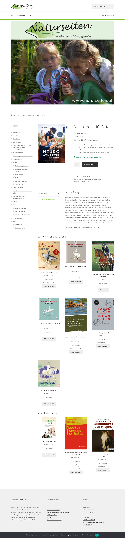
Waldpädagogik (20, 228)
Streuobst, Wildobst (21, 181)
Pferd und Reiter (26, 115)
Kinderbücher (17, 142)
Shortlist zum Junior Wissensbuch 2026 (19, 197)
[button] (66, 127)
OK (97, 535)
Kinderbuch (18, 178)
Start (14, 115)
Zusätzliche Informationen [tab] (47, 199)
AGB (48, 507)
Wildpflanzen (19, 184)
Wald (14, 221)
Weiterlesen (103, 290)
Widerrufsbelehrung (53, 510)
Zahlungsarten (52, 515)
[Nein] (123, 535)
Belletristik (16, 132)
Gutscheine (16, 139)
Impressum (50, 517)
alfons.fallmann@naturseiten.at (94, 522)
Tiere (18, 115)
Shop (12, 15)
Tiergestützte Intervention (23, 215)
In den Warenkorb (90, 164)
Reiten (84, 181)
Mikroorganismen (18, 152)
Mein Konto (21, 15)
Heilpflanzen (19, 174)
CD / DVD (15, 135)
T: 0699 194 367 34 (89, 520)
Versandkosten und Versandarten (58, 512)
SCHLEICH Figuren (18, 187)
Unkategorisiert (17, 218)
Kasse (31, 15)
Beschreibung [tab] (42, 193)
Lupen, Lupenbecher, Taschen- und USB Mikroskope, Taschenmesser (22, 147)
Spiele (15, 201)
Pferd (88, 181)
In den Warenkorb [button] (49, 286)
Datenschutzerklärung (54, 520)
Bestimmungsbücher (21, 166)
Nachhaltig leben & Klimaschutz (23, 156)
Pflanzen (15, 162)
